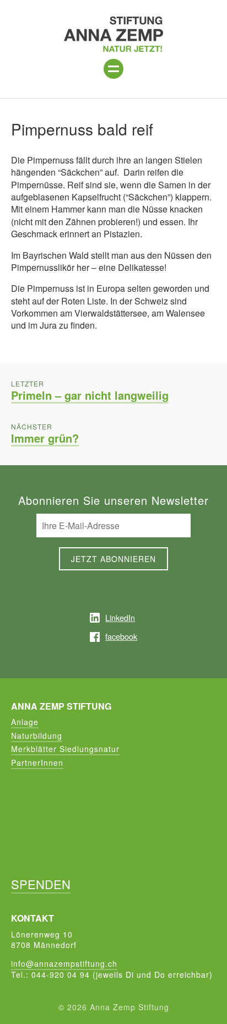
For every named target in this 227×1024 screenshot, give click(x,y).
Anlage (25, 721)
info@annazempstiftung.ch (64, 963)
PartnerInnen (37, 762)
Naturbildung (36, 735)
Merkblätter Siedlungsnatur (65, 748)
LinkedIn (120, 617)
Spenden (41, 883)
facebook (121, 636)
